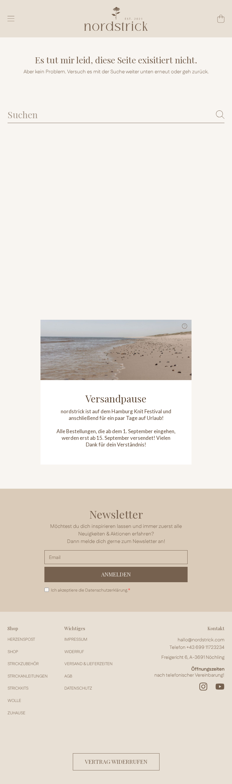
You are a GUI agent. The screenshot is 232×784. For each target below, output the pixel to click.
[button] (184, 326)
